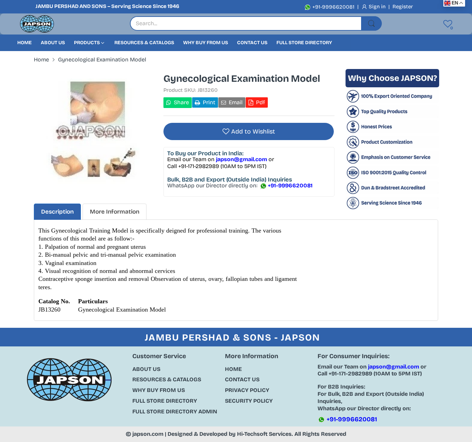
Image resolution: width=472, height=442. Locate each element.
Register (403, 6)
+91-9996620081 (333, 7)
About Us (146, 369)
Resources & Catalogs (166, 379)
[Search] (371, 23)
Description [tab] (57, 211)
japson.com (147, 434)
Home (233, 369)
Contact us (242, 379)
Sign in (378, 6)
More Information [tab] (114, 211)
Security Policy (249, 400)
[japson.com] (37, 24)
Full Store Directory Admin (174, 411)
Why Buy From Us (158, 390)
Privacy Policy (247, 390)
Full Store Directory (164, 400)
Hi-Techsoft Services (264, 434)
